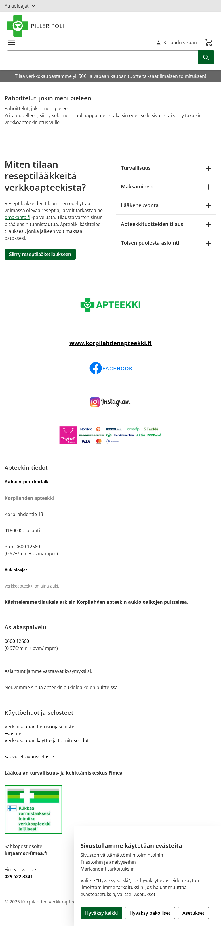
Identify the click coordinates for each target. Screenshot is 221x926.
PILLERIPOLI (47, 26)
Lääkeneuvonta (140, 205)
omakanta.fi (17, 217)
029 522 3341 (19, 876)
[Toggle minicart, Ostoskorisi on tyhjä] (209, 42)
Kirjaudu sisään (180, 42)
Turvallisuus (136, 167)
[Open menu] (11, 42)
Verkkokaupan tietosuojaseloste (39, 726)
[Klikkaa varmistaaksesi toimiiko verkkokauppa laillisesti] (110, 809)
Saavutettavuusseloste (29, 756)
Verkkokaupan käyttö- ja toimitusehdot (47, 740)
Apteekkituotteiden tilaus (152, 223)
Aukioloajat (17, 6)
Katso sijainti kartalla (27, 481)
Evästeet (14, 733)
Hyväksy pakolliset (149, 913)
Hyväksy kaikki (101, 913)
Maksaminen (137, 186)
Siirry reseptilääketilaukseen (40, 254)
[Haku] (206, 57)
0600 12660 (17, 641)
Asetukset (193, 913)
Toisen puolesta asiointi (150, 242)
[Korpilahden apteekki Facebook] (110, 368)
